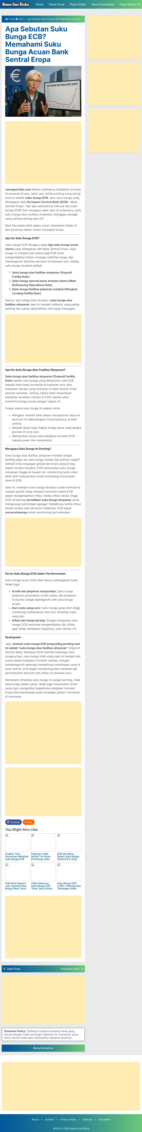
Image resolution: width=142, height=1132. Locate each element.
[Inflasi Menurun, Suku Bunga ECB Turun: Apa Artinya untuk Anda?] (43, 872)
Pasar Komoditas (103, 4)
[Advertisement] (43, 152)
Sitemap (87, 1119)
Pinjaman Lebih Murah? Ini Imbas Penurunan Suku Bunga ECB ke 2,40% (43, 857)
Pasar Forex (56, 4)
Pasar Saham (128, 4)
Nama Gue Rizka (79, 1128)
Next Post (13, 969)
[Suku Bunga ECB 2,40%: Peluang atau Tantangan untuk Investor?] (69, 872)
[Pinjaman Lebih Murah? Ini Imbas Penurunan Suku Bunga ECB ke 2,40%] (43, 842)
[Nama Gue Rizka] (15, 4)
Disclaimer (104, 1119)
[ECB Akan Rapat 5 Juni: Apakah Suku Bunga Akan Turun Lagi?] (17, 872)
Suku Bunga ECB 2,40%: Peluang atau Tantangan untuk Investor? (69, 887)
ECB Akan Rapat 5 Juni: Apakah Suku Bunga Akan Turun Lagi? (15, 887)
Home (39, 4)
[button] (29, 822)
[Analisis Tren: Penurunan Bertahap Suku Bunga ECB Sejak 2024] (17, 842)
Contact (49, 1119)
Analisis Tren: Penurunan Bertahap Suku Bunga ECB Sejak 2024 (16, 857)
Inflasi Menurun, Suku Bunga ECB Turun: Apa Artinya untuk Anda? (41, 887)
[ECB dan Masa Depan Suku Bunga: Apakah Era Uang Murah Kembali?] (69, 842)
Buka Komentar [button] (43, 1048)
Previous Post (70, 969)
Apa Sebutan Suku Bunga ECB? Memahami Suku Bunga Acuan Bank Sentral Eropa (36, 44)
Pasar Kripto (78, 4)
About (35, 1119)
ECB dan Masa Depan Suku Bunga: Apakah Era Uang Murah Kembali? (68, 857)
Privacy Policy (68, 1119)
